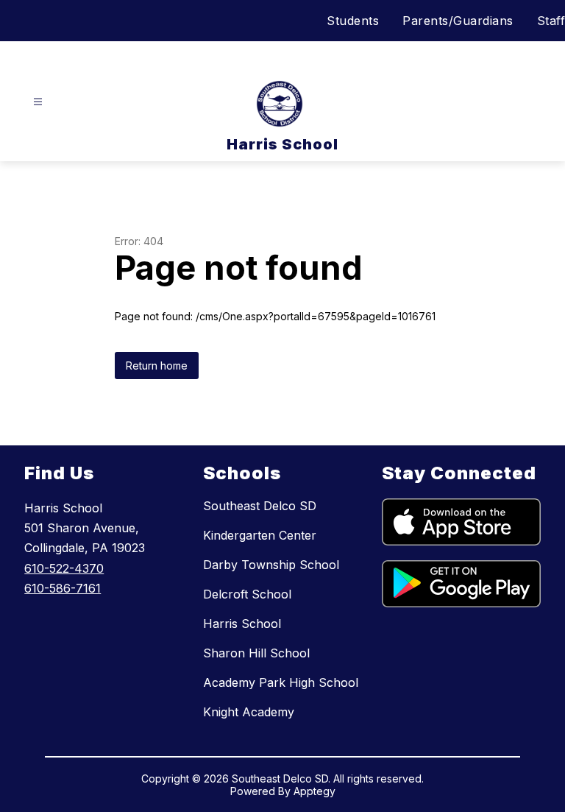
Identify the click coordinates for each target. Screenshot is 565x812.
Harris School (242, 623)
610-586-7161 (62, 588)
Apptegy (314, 791)
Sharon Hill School (256, 653)
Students (353, 20)
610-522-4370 (64, 568)
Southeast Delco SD (259, 505)
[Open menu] (37, 101)
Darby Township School (271, 564)
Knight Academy (248, 712)
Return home (157, 365)
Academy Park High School (280, 682)
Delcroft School (247, 594)
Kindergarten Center (259, 535)
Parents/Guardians (458, 20)
